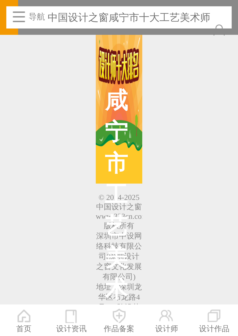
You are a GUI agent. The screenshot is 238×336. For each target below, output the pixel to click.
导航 (37, 16)
